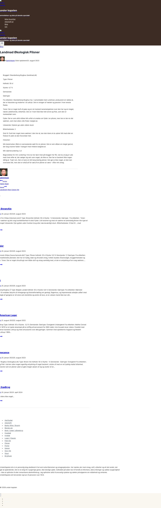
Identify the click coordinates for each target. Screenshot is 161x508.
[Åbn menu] (2, 43)
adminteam (10, 61)
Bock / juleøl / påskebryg (14, 430)
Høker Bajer (4, 182)
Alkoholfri (8, 423)
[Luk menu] (0, 495)
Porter (7, 446)
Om (6, 27)
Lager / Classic (10, 438)
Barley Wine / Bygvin (12, 425)
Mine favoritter (10, 19)
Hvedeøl (8, 433)
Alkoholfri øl (9, 22)
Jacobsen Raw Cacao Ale (9, 188)
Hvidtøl (7, 436)
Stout (7, 453)
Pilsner (7, 443)
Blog (6, 24)
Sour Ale (8, 451)
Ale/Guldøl (8, 420)
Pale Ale (8, 441)
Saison (7, 448)
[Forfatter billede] (2, 61)
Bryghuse (8, 456)
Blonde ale (9, 428)
